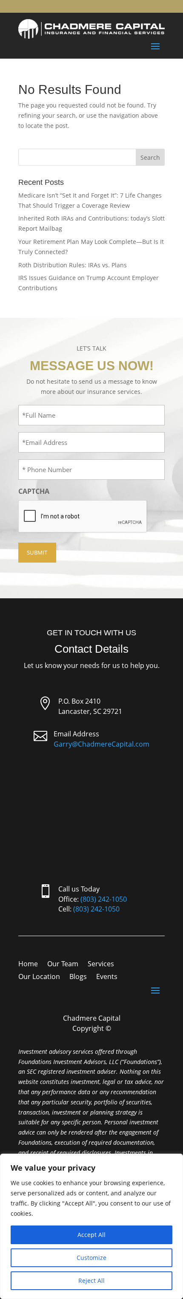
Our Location (39, 977)
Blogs (78, 977)
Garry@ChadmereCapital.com (101, 744)
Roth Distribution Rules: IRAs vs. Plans (72, 265)
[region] (91, 1226)
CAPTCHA (33, 491)
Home (28, 964)
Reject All (91, 1280)
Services (101, 964)
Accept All (91, 1235)
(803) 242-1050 (103, 899)
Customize (91, 1258)
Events (106, 977)
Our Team (62, 964)
